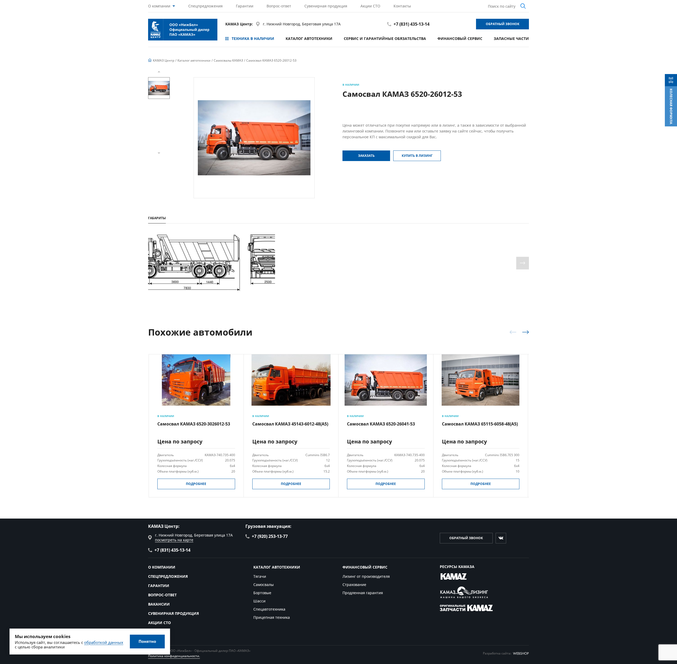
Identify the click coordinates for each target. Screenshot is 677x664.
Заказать (366, 155)
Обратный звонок (502, 24)
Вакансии (159, 604)
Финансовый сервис (459, 38)
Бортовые (262, 592)
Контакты (402, 5)
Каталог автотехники (309, 38)
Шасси (259, 600)
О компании (159, 5)
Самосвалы (263, 584)
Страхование (354, 584)
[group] (254, 137)
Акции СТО (370, 5)
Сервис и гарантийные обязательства (385, 38)
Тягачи (259, 576)
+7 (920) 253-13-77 (270, 536)
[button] (159, 72)
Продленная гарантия (362, 592)
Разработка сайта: (497, 653)
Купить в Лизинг (417, 155)
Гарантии (244, 5)
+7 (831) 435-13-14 (411, 24)
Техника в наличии (253, 38)
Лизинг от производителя (366, 576)
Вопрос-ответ (279, 5)
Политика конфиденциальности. (174, 656)
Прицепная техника (271, 617)
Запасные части (511, 38)
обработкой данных (103, 642)
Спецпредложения (205, 5)
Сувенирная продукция (325, 5)
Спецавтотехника (269, 609)
